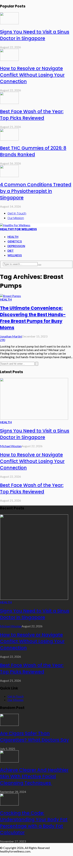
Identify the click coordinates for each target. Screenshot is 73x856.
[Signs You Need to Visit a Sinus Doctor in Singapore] (9, 23)
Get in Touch (16, 213)
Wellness (14, 255)
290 (2, 340)
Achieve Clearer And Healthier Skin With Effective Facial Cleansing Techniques (34, 776)
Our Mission (15, 218)
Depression (16, 246)
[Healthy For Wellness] (15, 225)
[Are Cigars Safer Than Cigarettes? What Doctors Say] (9, 724)
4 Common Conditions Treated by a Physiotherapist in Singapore (35, 191)
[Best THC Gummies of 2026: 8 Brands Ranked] (9, 139)
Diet (10, 251)
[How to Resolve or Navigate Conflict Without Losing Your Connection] (9, 59)
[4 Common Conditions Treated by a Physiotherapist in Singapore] (9, 176)
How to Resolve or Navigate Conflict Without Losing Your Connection (32, 74)
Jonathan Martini (11, 336)
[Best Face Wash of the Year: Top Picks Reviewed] (9, 103)
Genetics (14, 241)
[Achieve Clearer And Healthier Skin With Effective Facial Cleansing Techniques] (9, 761)
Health (12, 237)
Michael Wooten (11, 446)
